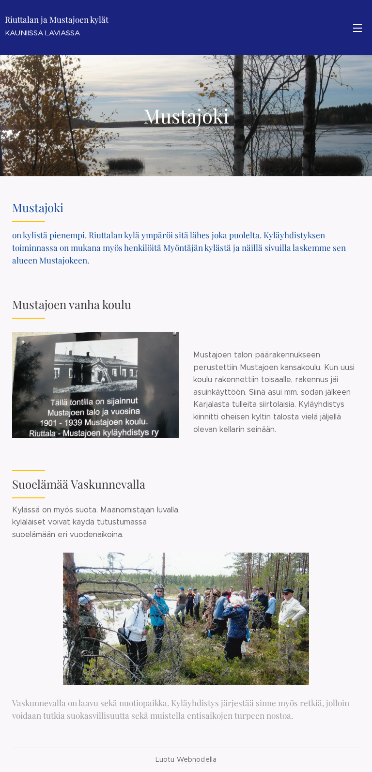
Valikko (357, 27)
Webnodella (197, 759)
